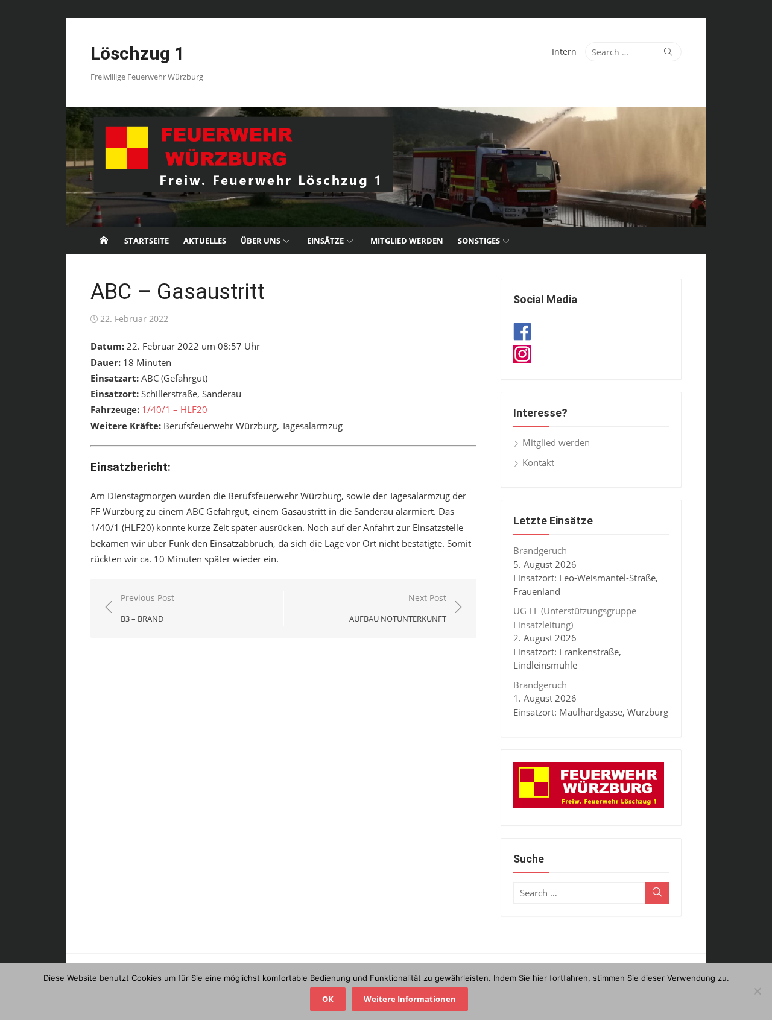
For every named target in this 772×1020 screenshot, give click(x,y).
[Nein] (757, 991)
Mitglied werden (406, 240)
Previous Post (147, 608)
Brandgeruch (540, 550)
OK (328, 998)
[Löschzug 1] (386, 167)
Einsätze (325, 240)
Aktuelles (204, 240)
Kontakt (538, 462)
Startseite (146, 240)
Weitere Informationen (410, 998)
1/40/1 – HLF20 (174, 409)
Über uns (260, 240)
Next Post (397, 608)
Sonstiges (479, 240)
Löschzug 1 (137, 53)
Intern (564, 51)
